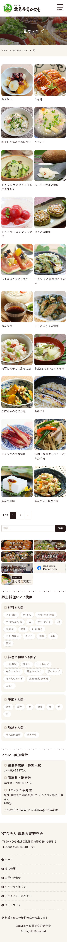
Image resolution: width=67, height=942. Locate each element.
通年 (8, 706)
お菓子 (9, 685)
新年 (19, 706)
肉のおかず (43, 664)
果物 (52, 636)
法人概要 (10, 869)
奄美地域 (31, 734)
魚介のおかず (13, 671)
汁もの (26, 664)
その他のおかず (14, 678)
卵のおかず (54, 671)
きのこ (29, 636)
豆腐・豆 (10, 629)
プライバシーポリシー (18, 896)
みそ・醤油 (11, 614)
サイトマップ (13, 905)
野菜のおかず (34, 671)
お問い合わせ (13, 878)
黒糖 (8, 643)
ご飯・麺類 (11, 664)
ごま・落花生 (12, 636)
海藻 (41, 636)
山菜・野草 (37, 629)
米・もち (27, 614)
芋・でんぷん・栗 (14, 622)
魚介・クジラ (44, 622)
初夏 (40, 706)
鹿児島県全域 (13, 734)
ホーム (9, 859)
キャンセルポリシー (17, 887)
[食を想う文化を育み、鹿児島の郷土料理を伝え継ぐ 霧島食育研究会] (22, 8)
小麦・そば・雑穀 (46, 614)
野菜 (23, 629)
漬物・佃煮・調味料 (38, 678)
